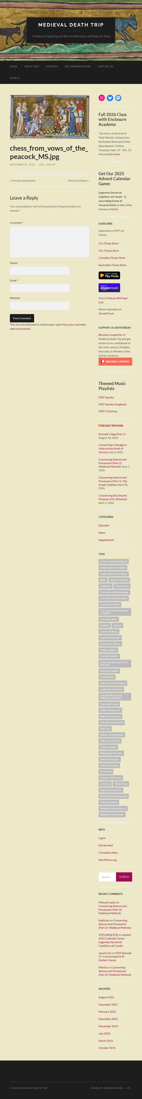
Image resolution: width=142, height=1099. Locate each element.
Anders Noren (113, 1088)
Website (15, 298)
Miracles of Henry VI (111, 722)
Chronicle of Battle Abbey (114, 592)
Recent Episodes (112, 425)
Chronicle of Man (109, 604)
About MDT (31, 66)
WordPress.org (108, 859)
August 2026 (106, 997)
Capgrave (105, 585)
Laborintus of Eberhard (112, 683)
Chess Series (122, 585)
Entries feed (106, 845)
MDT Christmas (108, 411)
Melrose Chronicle (110, 716)
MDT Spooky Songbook (112, 404)
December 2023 (108, 1018)
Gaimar (117, 625)
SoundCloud (106, 313)
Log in (102, 838)
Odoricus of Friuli (110, 740)
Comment (16, 222)
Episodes (52, 66)
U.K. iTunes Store (109, 250)
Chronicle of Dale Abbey (113, 598)
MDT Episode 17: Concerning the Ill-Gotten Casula (115, 956)
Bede (103, 579)
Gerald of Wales (108, 631)
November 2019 (108, 1026)
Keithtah (104, 920)
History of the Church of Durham (113, 663)
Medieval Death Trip (71, 25)
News (102, 532)
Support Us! (106, 66)
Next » (78, 180)
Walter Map (120, 783)
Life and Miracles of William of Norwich (111, 696)
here (116, 154)
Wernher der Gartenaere (113, 796)
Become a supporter (110, 334)
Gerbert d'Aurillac (110, 637)
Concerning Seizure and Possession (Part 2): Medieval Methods (113, 463)
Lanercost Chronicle (111, 689)
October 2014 (107, 1047)
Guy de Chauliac (109, 656)
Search (15, 78)
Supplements (106, 539)
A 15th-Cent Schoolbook (113, 561)
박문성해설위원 (108, 934)
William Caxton (108, 802)
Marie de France (109, 704)
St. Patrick (105, 771)
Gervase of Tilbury (110, 643)
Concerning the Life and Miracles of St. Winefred (113, 497)
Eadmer (104, 625)
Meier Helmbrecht (110, 710)
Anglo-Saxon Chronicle (112, 567)
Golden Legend (108, 649)
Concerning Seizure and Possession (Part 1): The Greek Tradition (113, 481)
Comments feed (108, 852)
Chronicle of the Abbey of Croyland (114, 611)
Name (14, 262)
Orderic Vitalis (108, 747)
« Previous (23, 180)
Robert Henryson (109, 759)
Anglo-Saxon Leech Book (113, 573)
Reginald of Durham (111, 753)
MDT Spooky (106, 397)
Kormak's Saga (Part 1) (112, 434)
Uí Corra (105, 783)
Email (14, 280)
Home (13, 66)
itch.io (114, 209)
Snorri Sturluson (109, 765)
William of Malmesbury (113, 808)
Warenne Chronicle (110, 790)
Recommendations (78, 66)
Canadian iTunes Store (112, 257)
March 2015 (106, 1040)
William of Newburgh (112, 814)
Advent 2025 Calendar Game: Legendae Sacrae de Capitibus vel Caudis (115, 940)
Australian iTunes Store (112, 265)
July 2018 (104, 1033)
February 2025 (107, 1011)
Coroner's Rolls (108, 619)
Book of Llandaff (119, 579)
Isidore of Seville (109, 670)
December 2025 (108, 1004)
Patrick (103, 967)
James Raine (107, 676)
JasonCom (105, 953)
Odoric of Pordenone (111, 734)
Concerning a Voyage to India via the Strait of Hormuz (113, 448)
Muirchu (105, 728)
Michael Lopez (107, 902)
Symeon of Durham (110, 777)
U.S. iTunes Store (108, 243)
